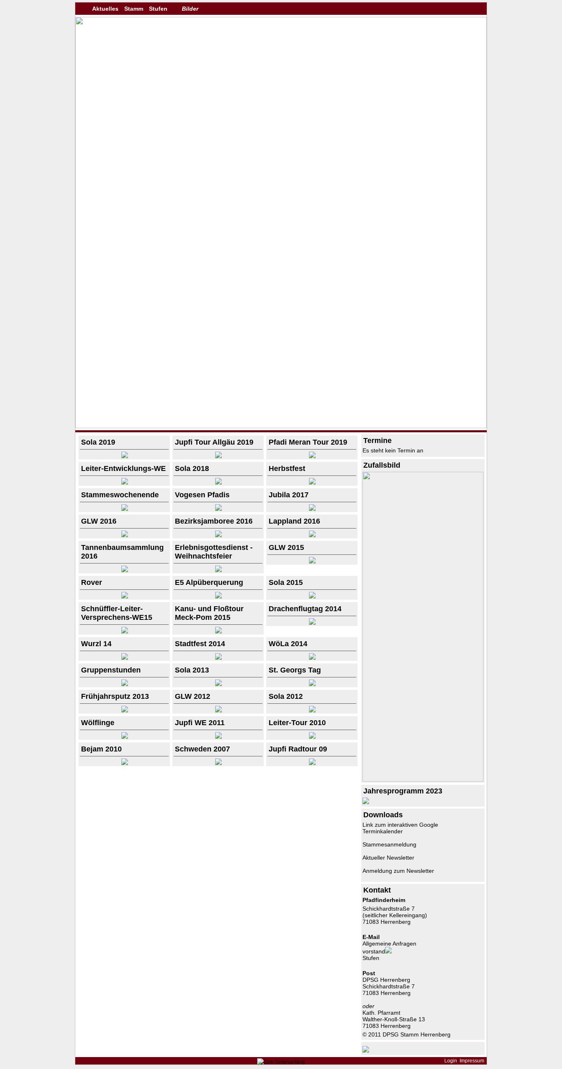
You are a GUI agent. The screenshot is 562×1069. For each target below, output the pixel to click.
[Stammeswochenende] (124, 509)
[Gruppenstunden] (124, 684)
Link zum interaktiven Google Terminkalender (400, 828)
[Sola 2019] (124, 456)
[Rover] (124, 596)
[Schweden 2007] (218, 763)
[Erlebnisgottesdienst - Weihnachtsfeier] (218, 570)
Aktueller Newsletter (388, 857)
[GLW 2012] (218, 710)
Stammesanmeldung (389, 844)
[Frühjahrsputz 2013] (124, 710)
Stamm (133, 8)
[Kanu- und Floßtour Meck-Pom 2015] (218, 631)
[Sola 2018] (218, 482)
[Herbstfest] (312, 482)
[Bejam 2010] (124, 763)
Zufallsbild (381, 465)
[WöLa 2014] (312, 657)
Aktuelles (105, 8)
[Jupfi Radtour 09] (312, 763)
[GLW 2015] (312, 561)
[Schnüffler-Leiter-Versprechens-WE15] (124, 631)
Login (450, 1061)
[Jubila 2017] (312, 509)
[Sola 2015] (312, 596)
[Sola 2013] (218, 684)
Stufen (158, 8)
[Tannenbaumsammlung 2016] (124, 570)
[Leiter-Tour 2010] (312, 736)
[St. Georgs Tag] (312, 684)
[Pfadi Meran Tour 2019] (312, 456)
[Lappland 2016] (312, 535)
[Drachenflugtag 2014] (312, 622)
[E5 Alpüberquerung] (218, 596)
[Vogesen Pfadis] (218, 509)
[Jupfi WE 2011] (218, 736)
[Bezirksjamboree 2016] (218, 535)
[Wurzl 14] (124, 657)
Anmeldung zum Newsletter (398, 870)
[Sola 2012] (312, 710)
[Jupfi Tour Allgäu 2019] (218, 456)
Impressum (472, 1061)
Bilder (190, 8)
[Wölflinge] (124, 736)
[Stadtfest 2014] (218, 657)
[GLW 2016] (124, 535)
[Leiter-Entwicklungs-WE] (124, 482)
